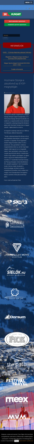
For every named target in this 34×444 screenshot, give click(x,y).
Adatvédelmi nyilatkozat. (26, 441)
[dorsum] (15, 316)
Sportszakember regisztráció (17, 21)
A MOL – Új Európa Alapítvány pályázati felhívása (17, 52)
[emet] (15, 224)
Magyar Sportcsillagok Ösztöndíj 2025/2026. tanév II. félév (17, 64)
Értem (16, 441)
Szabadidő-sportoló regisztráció (17, 24)
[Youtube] (29, 8)
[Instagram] (32, 8)
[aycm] (17, 248)
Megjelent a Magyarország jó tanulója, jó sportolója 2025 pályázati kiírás (17, 57)
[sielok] (15, 271)
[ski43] (17, 202)
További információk (17, 69)
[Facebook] (26, 8)
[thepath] (17, 360)
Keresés (5, 37)
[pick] (17, 340)
